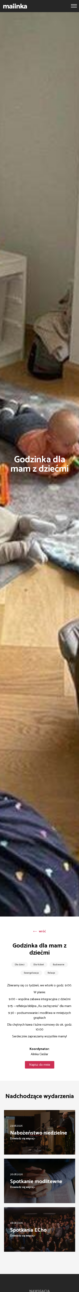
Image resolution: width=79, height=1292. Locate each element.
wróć (42, 931)
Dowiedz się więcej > (22, 1138)
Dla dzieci (20, 965)
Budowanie (58, 965)
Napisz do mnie (39, 1065)
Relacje (51, 973)
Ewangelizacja (31, 973)
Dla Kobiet (38, 965)
